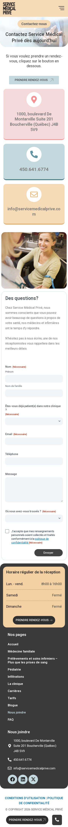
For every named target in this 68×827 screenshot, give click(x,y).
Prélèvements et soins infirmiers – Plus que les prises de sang (32, 660)
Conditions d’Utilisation (25, 798)
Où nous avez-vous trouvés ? (30, 511)
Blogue (13, 705)
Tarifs (12, 698)
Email (16, 434)
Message (11, 474)
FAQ (11, 719)
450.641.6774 (34, 169)
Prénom (9, 371)
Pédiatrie (14, 669)
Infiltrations (16, 676)
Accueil (13, 644)
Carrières (14, 691)
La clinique (15, 684)
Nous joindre (17, 712)
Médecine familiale (21, 651)
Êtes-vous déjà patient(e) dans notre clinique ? (33, 410)
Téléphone (11, 454)
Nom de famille (13, 386)
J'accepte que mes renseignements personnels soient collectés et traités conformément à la (33, 537)
